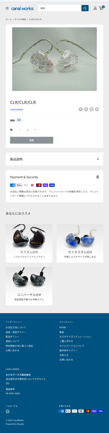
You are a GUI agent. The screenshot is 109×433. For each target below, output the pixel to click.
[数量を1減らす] (20, 130)
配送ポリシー (12, 336)
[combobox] (59, 8)
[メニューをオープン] (7, 8)
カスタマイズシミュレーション (75, 336)
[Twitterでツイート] (92, 109)
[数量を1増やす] (35, 130)
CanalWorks (16, 109)
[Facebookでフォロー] (8, 411)
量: (11, 129)
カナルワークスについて (71, 345)
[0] (101, 8)
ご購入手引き (66, 341)
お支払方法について (16, 327)
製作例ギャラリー (68, 350)
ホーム (9, 19)
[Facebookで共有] (81, 109)
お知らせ (64, 355)
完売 (31, 140)
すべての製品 (20, 19)
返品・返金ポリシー (16, 332)
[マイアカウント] (95, 8)
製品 (61, 332)
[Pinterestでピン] (86, 109)
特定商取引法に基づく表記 (19, 345)
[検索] (85, 8)
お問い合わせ (12, 350)
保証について (12, 341)
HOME (62, 327)
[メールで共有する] (97, 109)
